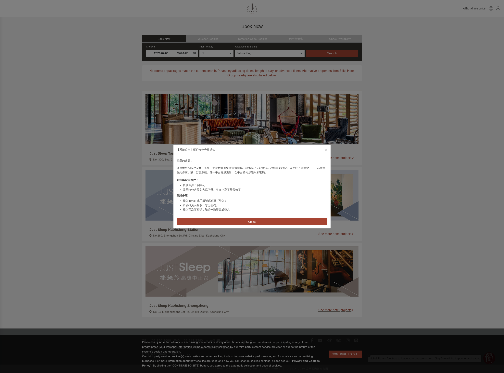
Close (252, 221)
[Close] (326, 150)
